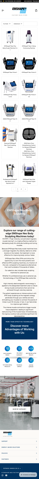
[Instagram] (2, 475)
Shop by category (19, 409)
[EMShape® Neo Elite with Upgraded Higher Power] (29, 170)
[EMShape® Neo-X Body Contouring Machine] (29, 37)
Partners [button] (5, 459)
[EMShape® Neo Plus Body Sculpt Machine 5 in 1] (10, 37)
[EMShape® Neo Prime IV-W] (10, 85)
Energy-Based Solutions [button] (11, 447)
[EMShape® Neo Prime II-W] (29, 85)
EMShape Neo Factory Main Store (15, 472)
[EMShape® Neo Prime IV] (29, 63)
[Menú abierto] (5, 10)
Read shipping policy (19, 415)
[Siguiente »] (25, 189)
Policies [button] (5, 453)
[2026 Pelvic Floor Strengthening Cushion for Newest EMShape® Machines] (29, 134)
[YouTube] (6, 475)
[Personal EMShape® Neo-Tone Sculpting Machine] (10, 134)
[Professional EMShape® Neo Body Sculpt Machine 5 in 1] (10, 170)
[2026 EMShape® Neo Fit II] (10, 110)
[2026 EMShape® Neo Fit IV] (29, 110)
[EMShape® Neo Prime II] (10, 63)
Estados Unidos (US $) (11, 468)
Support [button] (5, 441)
